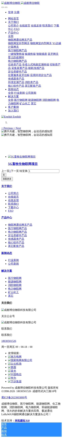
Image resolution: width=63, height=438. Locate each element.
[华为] (12, 377)
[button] (7, 128)
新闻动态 (6, 253)
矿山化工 (13, 292)
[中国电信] (15, 374)
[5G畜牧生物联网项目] (22, 156)
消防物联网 (15, 285)
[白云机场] (15, 363)
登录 (10, 12)
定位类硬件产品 (17, 235)
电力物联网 (15, 288)
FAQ (10, 210)
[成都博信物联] (31, 3)
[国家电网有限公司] (20, 360)
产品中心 (6, 217)
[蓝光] (12, 370)
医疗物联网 (15, 278)
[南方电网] (15, 356)
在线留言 (13, 196)
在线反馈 (13, 200)
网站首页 (13, 18)
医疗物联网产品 (17, 228)
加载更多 (7, 179)
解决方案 (6, 270)
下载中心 (13, 207)
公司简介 (13, 193)
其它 (10, 295)
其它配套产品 (16, 246)
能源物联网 (15, 281)
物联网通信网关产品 (20, 224)
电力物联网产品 (17, 231)
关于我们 (6, 186)
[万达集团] (15, 381)
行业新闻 (13, 260)
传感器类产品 (16, 238)
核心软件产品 (16, 242)
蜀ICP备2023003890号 (14, 397)
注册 (16, 12)
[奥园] (12, 367)
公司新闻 (13, 263)
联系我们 (13, 203)
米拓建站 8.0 (22, 420)
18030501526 (8, 341)
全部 (10, 36)
